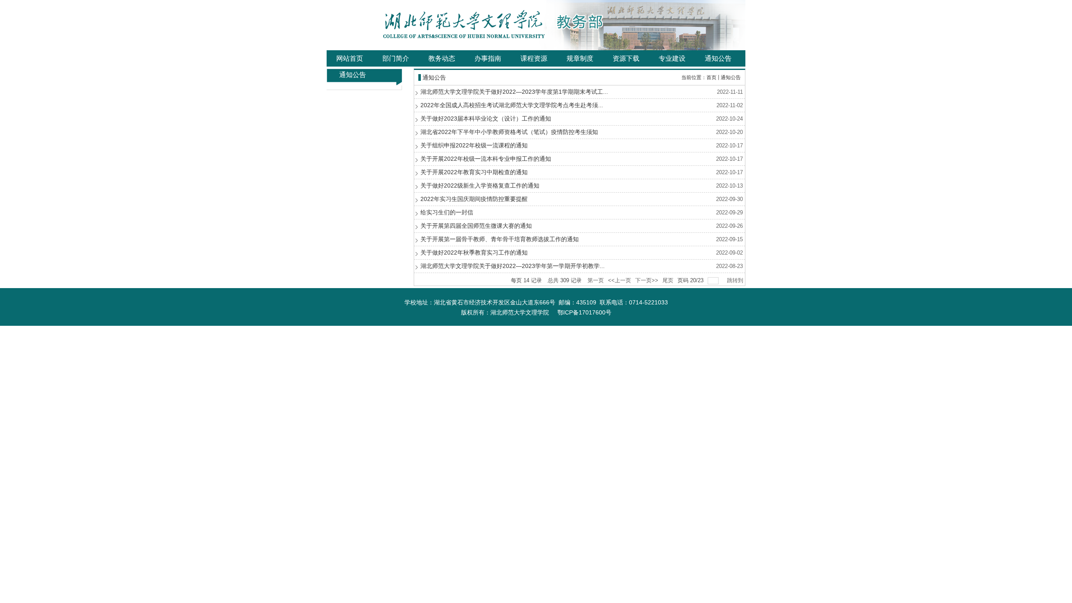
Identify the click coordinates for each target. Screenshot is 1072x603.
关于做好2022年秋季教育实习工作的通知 (474, 252)
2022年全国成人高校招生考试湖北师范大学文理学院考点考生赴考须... (511, 105)
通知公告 (731, 77)
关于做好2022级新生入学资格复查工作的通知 (479, 185)
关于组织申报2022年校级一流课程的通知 (474, 145)
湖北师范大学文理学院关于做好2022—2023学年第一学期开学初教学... (512, 266)
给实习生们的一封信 (446, 212)
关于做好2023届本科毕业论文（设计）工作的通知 (485, 118)
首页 (711, 77)
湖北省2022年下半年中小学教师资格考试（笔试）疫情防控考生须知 (509, 132)
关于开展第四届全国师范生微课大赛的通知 (476, 225)
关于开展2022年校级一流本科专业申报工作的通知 (485, 158)
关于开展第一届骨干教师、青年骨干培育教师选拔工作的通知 (499, 239)
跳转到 (736, 280)
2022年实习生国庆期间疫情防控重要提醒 (474, 199)
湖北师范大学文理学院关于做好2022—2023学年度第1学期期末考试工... (514, 91)
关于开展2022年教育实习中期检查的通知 (474, 172)
